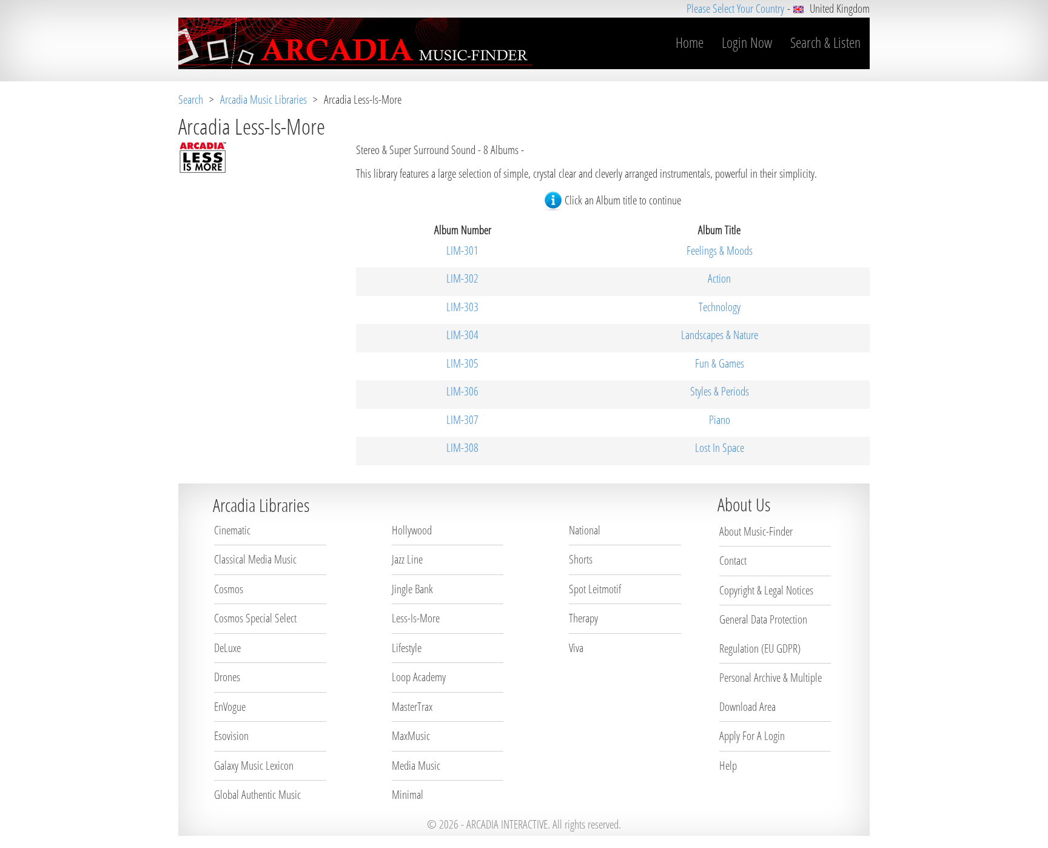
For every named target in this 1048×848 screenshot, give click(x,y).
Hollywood (412, 530)
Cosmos (228, 589)
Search (190, 99)
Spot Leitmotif (595, 589)
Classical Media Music (255, 559)
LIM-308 (462, 448)
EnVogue (230, 707)
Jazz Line (407, 559)
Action (719, 278)
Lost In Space (719, 448)
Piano (719, 420)
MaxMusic (411, 736)
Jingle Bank (412, 589)
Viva (576, 648)
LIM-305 (462, 363)
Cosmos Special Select (255, 618)
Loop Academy (419, 677)
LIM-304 (462, 335)
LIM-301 (462, 250)
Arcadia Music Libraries (263, 99)
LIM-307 (462, 420)
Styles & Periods (719, 391)
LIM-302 (462, 278)
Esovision (231, 736)
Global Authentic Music (257, 795)
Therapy (583, 618)
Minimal (407, 795)
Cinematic (232, 530)
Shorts (581, 559)
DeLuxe (227, 648)
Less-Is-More (416, 618)
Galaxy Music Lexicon (254, 765)
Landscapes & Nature (719, 335)
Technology (720, 307)
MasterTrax (412, 707)
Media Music (416, 765)
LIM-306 (462, 391)
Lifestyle (407, 648)
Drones (227, 677)
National (584, 530)
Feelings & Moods (720, 250)
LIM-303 (462, 307)
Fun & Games (719, 363)
